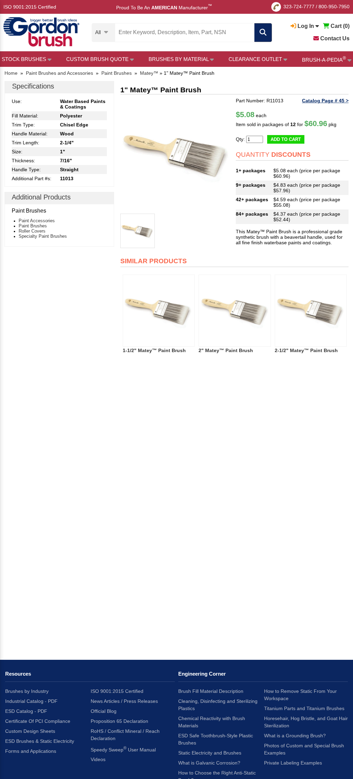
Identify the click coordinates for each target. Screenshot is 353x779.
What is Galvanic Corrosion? (209, 763)
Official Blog (104, 711)
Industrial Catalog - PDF (31, 701)
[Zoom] (176, 154)
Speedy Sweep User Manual (123, 749)
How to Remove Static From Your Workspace (300, 694)
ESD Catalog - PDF (26, 711)
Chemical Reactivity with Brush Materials (211, 722)
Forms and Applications (30, 751)
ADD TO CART (286, 139)
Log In (305, 26)
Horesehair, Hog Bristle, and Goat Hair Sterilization (306, 722)
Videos (98, 759)
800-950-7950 (334, 6)
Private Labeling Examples (293, 763)
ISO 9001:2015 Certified (29, 7)
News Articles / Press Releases (124, 701)
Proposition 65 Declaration (119, 721)
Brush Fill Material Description (210, 691)
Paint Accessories (37, 220)
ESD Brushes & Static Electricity (39, 741)
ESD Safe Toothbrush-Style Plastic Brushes (215, 739)
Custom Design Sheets (30, 731)
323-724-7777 (298, 6)
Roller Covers (32, 231)
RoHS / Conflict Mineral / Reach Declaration (125, 734)
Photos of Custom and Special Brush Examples (304, 749)
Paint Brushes (33, 225)
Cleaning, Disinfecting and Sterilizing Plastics (218, 704)
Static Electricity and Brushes (209, 753)
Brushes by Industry (27, 691)
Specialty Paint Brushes (43, 236)
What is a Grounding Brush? (295, 735)
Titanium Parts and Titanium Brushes (304, 708)
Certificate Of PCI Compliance (37, 721)
